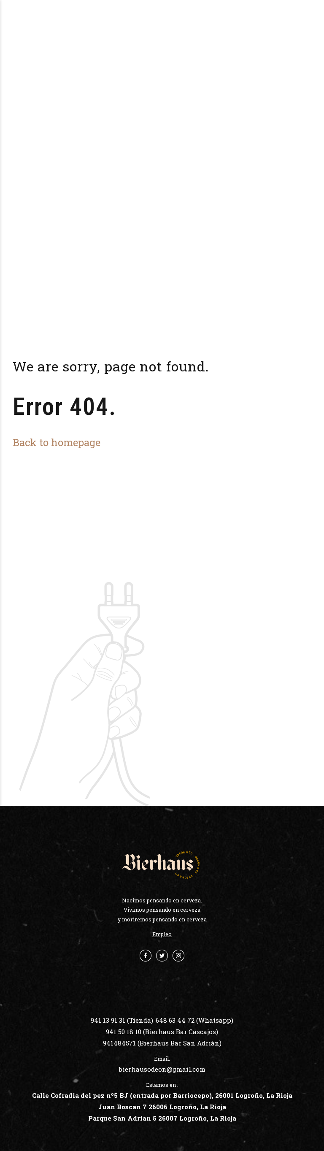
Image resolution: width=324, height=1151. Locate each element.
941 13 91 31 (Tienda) (122, 1020)
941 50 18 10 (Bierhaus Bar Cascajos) (162, 1031)
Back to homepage (56, 442)
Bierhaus (171, 20)
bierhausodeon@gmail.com (162, 1069)
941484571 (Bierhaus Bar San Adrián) (162, 1043)
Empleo (162, 934)
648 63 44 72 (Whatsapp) (194, 1020)
